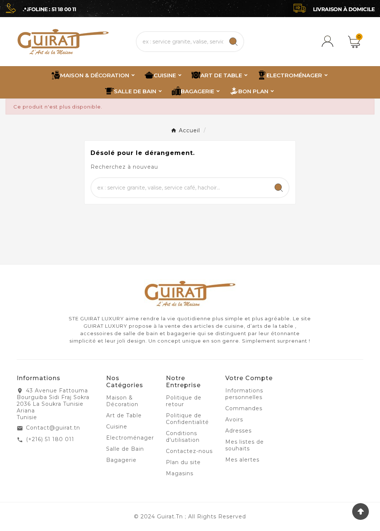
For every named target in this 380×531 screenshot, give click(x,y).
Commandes (243, 408)
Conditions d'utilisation (183, 436)
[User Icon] (329, 41)
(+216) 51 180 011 (50, 439)
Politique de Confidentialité (187, 418)
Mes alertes (242, 459)
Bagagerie (121, 460)
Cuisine (116, 426)
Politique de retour (184, 401)
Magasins (179, 473)
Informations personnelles (244, 394)
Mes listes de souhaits (244, 445)
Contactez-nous (189, 451)
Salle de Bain (125, 449)
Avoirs (234, 419)
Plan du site (183, 462)
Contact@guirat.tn (53, 427)
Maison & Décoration (122, 401)
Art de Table (124, 415)
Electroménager (130, 437)
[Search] (233, 42)
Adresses (238, 430)
